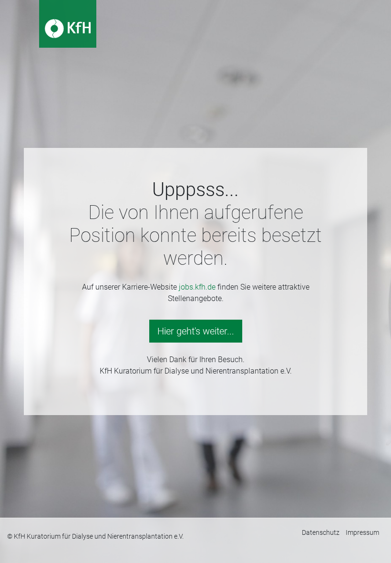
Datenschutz (321, 533)
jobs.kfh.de (197, 287)
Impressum (362, 533)
